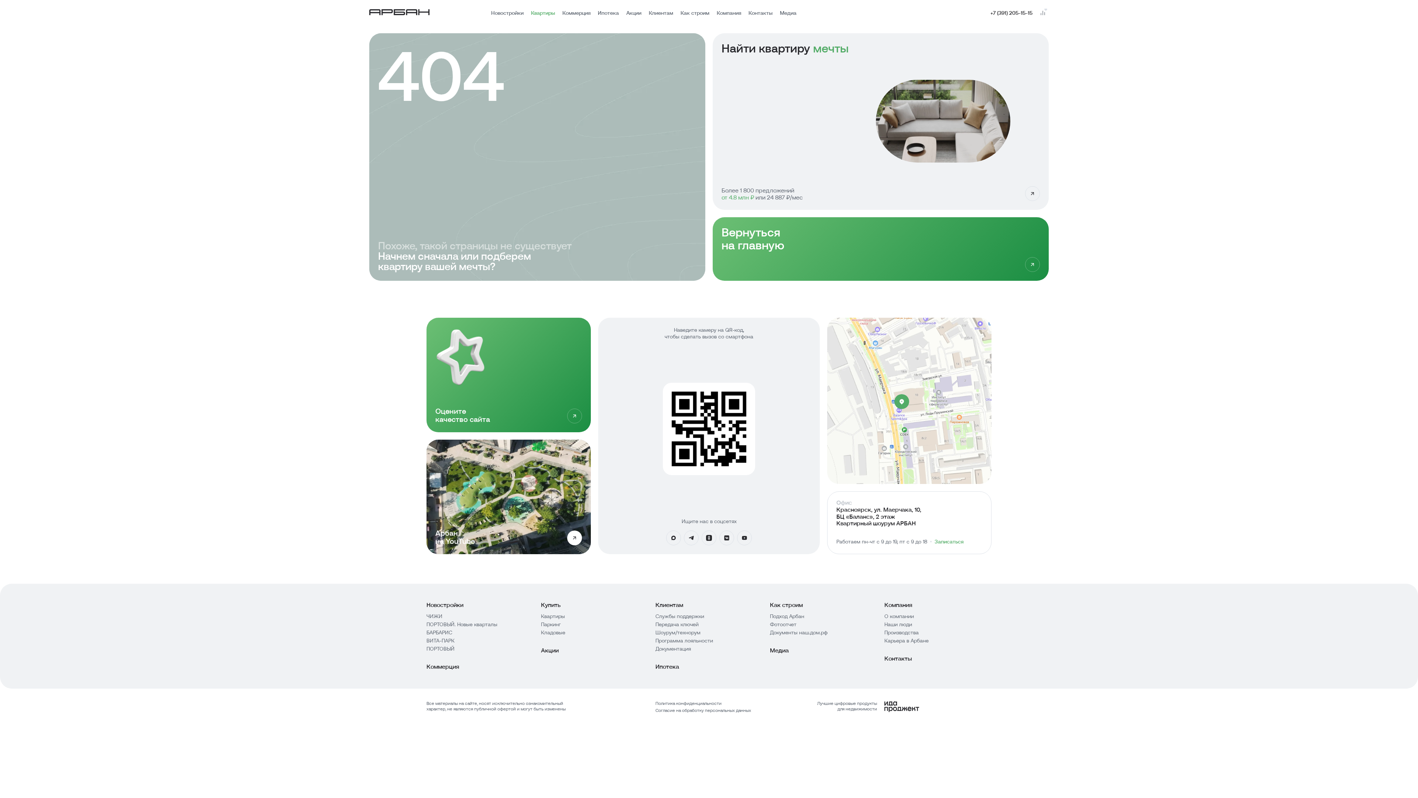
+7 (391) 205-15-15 (1011, 13)
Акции (633, 13)
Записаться (949, 542)
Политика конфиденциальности (688, 703)
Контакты (761, 13)
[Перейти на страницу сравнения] (1043, 13)
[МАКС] (673, 538)
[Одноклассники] (709, 538)
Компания (729, 13)
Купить (551, 605)
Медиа (788, 13)
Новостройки (507, 13)
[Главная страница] (399, 13)
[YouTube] (744, 538)
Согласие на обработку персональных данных (703, 710)
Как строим (695, 13)
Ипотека (608, 13)
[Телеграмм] (691, 538)
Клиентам (661, 13)
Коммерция (576, 13)
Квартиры (543, 13)
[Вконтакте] (726, 538)
